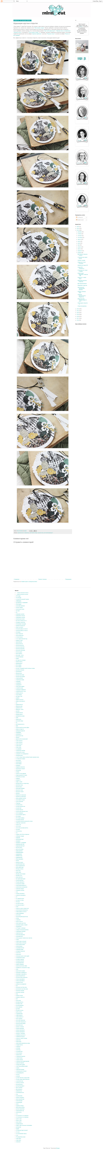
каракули (18, 765)
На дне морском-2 (20, 882)
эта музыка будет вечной (22, 1130)
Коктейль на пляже (20, 776)
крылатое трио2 (19, 791)
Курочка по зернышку (21, 795)
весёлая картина (20, 645)
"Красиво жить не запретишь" (63, 30)
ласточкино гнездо (33, 532)
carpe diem (18, 1140)
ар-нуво (18, 610)
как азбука (18, 760)
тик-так (17, 1074)
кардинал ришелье (20, 767)
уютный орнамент (20, 1086)
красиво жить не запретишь (23, 532)
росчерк (18, 1008)
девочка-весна (19, 704)
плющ (17, 939)
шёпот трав (18, 1120)
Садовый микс (19, 1013)
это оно (18, 1132)
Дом (17, 725)
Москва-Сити (19, 875)
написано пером (20, 888)
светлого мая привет (21, 1023)
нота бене (18, 915)
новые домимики (20, 913)
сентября (80, 237)
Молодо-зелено (19, 868)
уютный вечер (19, 1084)
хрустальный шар (20, 1099)
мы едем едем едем (20, 878)
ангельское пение (20, 609)
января (79, 252)
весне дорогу (19, 653)
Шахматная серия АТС (83, 265)
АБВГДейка (18, 601)
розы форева (19, 1007)
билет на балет (19, 627)
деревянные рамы (20, 716)
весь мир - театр (20, 655)
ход (17, 1094)
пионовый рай (19, 936)
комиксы (18, 778)
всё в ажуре (18, 666)
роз (17, 998)
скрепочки (18, 1039)
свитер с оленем (20, 1026)
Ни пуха (18, 901)
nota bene (18, 1141)
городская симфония (21, 689)
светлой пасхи (19, 1025)
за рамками (18, 748)
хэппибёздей (19, 1102)
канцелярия (19, 762)
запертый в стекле (20, 752)
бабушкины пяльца (20, 615)
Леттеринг (18, 816)
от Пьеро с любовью (20, 928)
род (17, 993)
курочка (18, 793)
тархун (17, 1067)
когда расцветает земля (21, 775)
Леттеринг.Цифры (20, 818)
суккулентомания (20, 1062)
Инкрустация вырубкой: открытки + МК (83, 274)
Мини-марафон (19, 859)
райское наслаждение (21, 984)
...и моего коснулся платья (22, 594)
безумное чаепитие (20, 622)
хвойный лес (19, 1090)
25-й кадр (18, 596)
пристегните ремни (20, 970)
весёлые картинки (20, 648)
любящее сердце (20, 836)
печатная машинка (20, 934)
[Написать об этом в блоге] (31, 531)
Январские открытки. (82, 285)
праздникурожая (20, 962)
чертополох (18, 1112)
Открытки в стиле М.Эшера (82, 263)
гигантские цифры (20, 686)
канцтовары (19, 763)
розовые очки (19, 1003)
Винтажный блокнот (82, 283)
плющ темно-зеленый (21, 941)
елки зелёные (19, 742)
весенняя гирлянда (20, 650)
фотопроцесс (19, 1089)
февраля (80, 250)
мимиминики (19, 854)
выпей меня (19, 671)
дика (17, 717)
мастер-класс (19, 847)
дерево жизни (19, 714)
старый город (19, 1058)
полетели (18, 952)
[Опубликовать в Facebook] (34, 531)
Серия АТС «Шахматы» (81, 268)
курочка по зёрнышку (21, 796)
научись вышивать (20, 893)
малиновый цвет (20, 839)
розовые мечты (19, 1002)
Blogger (58, 1148)
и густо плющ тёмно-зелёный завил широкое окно (27, 757)
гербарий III (18, 684)
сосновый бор (19, 1051)
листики (18, 829)
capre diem (18, 1138)
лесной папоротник (20, 806)
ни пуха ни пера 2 (20, 905)
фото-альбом (19, 1087)
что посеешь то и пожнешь (22, 1115)
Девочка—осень (19, 709)
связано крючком (20, 1028)
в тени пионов (19, 637)
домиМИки (18, 732)
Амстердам (18, 604)
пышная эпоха (41, 532)
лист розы (18, 826)
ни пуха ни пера (19, 903)
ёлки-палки (18, 747)
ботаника (18, 632)
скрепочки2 (18, 1041)
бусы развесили (19, 635)
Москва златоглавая (20, 873)
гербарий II (18, 683)
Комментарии (80, 219)
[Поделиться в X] (33, 531)
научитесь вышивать (21, 895)
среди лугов (18, 1054)
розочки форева (19, 1005)
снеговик (18, 1048)
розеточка (18, 1000)
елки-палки (18, 745)
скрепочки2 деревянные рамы (23, 1043)
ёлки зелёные (19, 744)
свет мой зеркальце (20, 1020)
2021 (78, 310)
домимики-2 (18, 734)
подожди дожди (19, 949)
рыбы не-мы (19, 1012)
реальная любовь (20, 990)
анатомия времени (20, 605)
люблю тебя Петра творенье (22, 834)
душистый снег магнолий (22, 739)
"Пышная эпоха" (17, 32)
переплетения (19, 933)
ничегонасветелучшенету (22, 910)
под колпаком (19, 946)
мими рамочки (19, 850)
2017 (78, 318)
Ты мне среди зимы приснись (22, 1079)
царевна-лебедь (20, 1105)
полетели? (18, 954)
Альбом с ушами (81, 260)
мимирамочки (19, 857)
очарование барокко (20, 931)
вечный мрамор (19, 656)
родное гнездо (19, 995)
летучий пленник (20, 819)
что (17, 1114)
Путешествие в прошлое (21, 977)
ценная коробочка (20, 1109)
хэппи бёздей (19, 1100)
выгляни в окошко (20, 670)
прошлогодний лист (20, 975)
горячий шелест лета (21, 691)
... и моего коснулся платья (22, 592)
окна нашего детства (21, 923)
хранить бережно (20, 1097)
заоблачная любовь (20, 750)
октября (80, 235)
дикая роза (18, 719)
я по (17, 1135)
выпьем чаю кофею (20, 676)
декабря (80, 231)
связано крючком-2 (20, 1030)
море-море (18, 872)
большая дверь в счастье (22, 628)
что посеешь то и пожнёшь (22, 1117)
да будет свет (19, 696)
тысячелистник (19, 1081)
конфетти (18, 780)
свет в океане (19, 1018)
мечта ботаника (19, 849)
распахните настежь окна (22, 989)
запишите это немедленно (22, 753)
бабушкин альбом (20, 614)
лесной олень (19, 804)
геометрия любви (20, 679)
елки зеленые (19, 740)
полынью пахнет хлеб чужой (22, 956)
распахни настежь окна (21, 987)
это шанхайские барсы (21, 1133)
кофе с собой (19, 781)
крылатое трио (19, 790)
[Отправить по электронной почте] (30, 531)
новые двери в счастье (21, 911)
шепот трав (18, 1118)
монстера (18, 870)
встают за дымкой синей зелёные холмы (25, 668)
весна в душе (19, 651)
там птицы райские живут (22, 1066)
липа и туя (18, 824)
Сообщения (80, 217)
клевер (17, 771)
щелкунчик (18, 1127)
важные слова (19, 640)
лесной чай (18, 808)
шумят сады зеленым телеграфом (24, 1125)
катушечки (18, 770)
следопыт (18, 1046)
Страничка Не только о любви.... (82, 271)
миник (17, 860)
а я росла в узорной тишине (22, 599)
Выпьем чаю (19, 673)
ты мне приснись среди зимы (22, 1077)
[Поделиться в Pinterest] (36, 531)
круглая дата (19, 786)
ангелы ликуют (19, 607)
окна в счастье (19, 921)
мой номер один (19, 867)
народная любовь (20, 890)
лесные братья (19, 809)
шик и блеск (18, 1122)
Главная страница (42, 579)
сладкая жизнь (19, 1044)
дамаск (17, 698)
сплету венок (19, 1053)
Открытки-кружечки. (82, 306)
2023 (78, 230)
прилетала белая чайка (21, 965)
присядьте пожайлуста (21, 972)
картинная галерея (20, 768)
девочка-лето (19, 707)
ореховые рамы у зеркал (21, 924)
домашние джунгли (20, 730)
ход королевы (19, 1095)
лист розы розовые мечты (22, 827)
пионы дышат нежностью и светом (24, 938)
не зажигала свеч (20, 898)
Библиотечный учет (20, 625)
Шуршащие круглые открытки (82, 281)
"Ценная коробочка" (37, 33)
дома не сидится (20, 729)
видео (17, 658)
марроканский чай (20, 845)
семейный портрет (20, 1036)
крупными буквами (20, 788)
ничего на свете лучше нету (22, 908)
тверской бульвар (20, 1069)
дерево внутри (19, 712)
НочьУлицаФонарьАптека (22, 916)
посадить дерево (20, 959)
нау (17, 892)
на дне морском (19, 880)
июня (79, 243)
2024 (78, 228)
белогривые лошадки (21, 624)
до (16, 722)
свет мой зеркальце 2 (48, 532)
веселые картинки (20, 647)
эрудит (17, 1128)
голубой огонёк (19, 688)
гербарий (18, 681)
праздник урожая (20, 961)
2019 (78, 314)
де (16, 702)
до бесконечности (20, 724)
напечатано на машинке (21, 887)
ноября (79, 233)
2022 (78, 308)
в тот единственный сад (21, 638)
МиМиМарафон (19, 852)
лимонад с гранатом (20, 822)
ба (16, 612)
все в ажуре (18, 665)
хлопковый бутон (20, 1092)
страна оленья (19, 1059)
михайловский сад (20, 864)
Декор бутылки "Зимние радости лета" (82, 300)
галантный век (19, 678)
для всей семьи (19, 721)
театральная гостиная (21, 1071)
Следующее (16, 579)
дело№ (17, 711)
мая (79, 245)
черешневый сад (20, 1110)
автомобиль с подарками (22, 602)
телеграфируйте (20, 1072)
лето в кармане (19, 813)
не (16, 896)
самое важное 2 (19, 1016)
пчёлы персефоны (20, 980)
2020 (78, 312)
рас (17, 985)
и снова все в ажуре (20, 758)
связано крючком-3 (20, 1031)
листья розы (19, 831)
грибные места (19, 693)
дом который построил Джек (22, 727)
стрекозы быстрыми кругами (22, 1061)
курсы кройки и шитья (21, 798)
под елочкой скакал (20, 944)
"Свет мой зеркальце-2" (49, 30)
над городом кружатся (21, 885)
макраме (18, 837)
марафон (18, 841)
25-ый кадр (18, 597)
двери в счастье (19, 699)
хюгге (17, 1104)
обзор (17, 918)
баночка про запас (20, 619)
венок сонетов (19, 643)
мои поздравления (20, 865)
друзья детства (19, 735)
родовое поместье (20, 997)
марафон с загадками (21, 842)
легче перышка (19, 801)
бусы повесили (19, 633)
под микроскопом (20, 947)
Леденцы (18, 803)
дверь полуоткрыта (20, 701)
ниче (17, 906)
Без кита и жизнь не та (21, 620)
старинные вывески (20, 1056)
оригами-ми (18, 926)
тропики (18, 1076)
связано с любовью (20, 1033)
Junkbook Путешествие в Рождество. (82, 296)
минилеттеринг (19, 862)
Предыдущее (68, 579)
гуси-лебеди (19, 694)
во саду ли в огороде (21, 660)
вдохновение (19, 642)
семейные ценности (20, 1035)
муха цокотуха (19, 877)
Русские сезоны (19, 1010)
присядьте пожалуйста (21, 974)
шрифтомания (19, 1123)
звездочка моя (19, 755)
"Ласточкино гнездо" (39, 27)
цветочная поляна (20, 1107)
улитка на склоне (20, 1082)
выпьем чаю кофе (20, 674)
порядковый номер (20, 957)
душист (17, 737)
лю (16, 832)
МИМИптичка (19, 855)
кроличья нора (19, 785)
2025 (78, 226)
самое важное (19, 1015)
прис (17, 969)
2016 (78, 320)
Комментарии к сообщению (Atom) (29, 581)
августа (79, 239)
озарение (18, 919)
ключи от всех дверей (21, 773)
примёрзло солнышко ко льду (23, 967)
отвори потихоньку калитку (22, 929)
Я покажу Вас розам (20, 1136)
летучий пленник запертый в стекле (24, 821)
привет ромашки (20, 964)
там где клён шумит (20, 1064)
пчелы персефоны (20, 979)
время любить (19, 661)
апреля (79, 247)
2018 (78, 316)
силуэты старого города (21, 1038)
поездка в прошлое (20, 951)
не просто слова (20, 900)
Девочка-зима (19, 706)
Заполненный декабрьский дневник (81, 288)
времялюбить (19, 663)
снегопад (18, 1049)
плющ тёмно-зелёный (21, 942)
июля (79, 241)
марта (79, 248)
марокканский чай (20, 844)
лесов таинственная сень (22, 811)
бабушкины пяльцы (20, 617)
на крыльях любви (20, 883)
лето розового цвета (21, 814)
